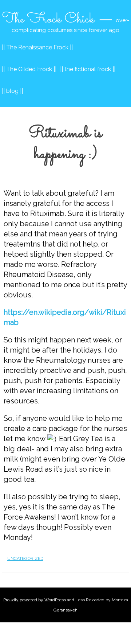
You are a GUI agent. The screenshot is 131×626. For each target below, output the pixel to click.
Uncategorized (25, 558)
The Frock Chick (48, 19)
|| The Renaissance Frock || (37, 47)
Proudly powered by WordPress (34, 599)
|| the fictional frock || (87, 69)
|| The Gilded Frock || (29, 69)
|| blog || (12, 91)
